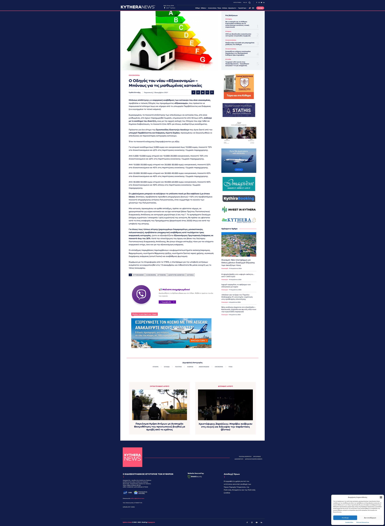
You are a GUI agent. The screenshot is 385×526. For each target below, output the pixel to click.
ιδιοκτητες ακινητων (176, 275)
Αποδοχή (345, 518)
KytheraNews (138, 275)
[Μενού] (253, 8)
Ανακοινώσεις (230, 40)
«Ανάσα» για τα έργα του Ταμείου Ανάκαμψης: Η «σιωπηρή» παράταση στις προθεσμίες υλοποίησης (237, 297)
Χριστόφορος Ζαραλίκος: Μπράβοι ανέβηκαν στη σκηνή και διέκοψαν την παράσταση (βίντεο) (225, 426)
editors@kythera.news (137, 498)
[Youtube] (261, 2)
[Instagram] (259, 2)
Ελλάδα (228, 59)
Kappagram (151, 522)
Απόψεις (228, 19)
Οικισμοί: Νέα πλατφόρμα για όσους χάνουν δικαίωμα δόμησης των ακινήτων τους (238, 262)
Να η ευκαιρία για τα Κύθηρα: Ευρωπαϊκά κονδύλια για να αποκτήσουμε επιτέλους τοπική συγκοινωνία (237, 24)
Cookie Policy (349, 522)
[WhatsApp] (198, 92)
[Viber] (212, 92)
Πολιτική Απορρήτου (362, 522)
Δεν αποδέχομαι (370, 518)
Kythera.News (127, 522)
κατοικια (190, 275)
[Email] (207, 92)
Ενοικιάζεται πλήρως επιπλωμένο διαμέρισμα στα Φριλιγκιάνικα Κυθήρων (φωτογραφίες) (238, 53)
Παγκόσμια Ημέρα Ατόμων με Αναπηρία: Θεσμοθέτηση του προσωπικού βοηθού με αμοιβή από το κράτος (159, 426)
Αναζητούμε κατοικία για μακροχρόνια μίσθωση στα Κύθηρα (239, 43)
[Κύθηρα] (132, 457)
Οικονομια (134, 75)
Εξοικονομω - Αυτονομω (156, 275)
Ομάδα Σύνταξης (135, 92)
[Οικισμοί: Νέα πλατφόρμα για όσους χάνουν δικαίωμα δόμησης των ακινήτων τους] (238, 244)
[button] (381, 497)
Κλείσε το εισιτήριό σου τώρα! (144, 314)
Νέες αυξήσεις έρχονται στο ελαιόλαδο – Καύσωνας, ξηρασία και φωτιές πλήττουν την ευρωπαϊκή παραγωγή (238, 309)
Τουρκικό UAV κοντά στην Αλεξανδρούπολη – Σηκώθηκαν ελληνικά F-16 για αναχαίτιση (237, 63)
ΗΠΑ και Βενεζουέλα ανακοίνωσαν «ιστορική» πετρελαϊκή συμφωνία (238, 35)
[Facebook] (256, 2)
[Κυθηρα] (142, 7)
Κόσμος (228, 31)
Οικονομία (224, 268)
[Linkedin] (264, 2)
